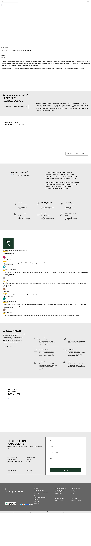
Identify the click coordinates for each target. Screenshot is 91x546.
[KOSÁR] (83, 2)
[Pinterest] (12, 492)
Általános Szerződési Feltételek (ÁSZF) (55, 512)
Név (51, 440)
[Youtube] (19, 492)
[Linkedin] (22, 492)
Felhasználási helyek (39, 490)
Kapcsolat (36, 501)
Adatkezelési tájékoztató (71, 512)
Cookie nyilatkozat (83, 512)
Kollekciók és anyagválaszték (41, 492)
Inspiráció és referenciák (40, 497)
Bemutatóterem (37, 494)
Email (51, 446)
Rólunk (36, 499)
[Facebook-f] (6, 492)
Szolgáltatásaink (38, 495)
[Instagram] (9, 492)
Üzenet (52, 458)
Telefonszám (54, 452)
